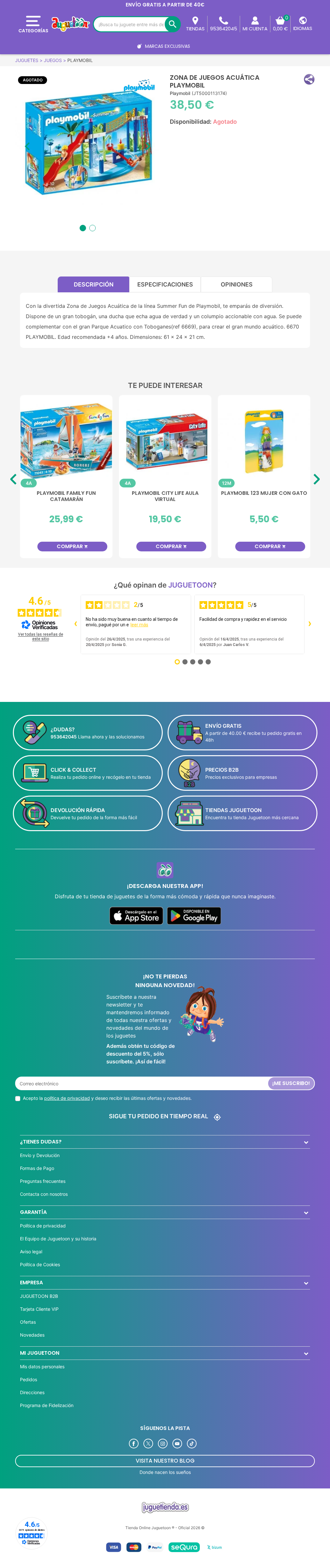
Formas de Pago (37, 1168)
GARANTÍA (33, 1212)
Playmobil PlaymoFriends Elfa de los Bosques (264, 496)
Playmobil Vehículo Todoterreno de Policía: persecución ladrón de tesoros (165, 501)
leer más (139, 624)
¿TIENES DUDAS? (41, 1141)
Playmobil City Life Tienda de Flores (66, 496)
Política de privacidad (43, 1225)
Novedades (32, 1335)
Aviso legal (31, 1251)
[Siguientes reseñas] (309, 624)
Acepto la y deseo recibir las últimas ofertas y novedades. (107, 1098)
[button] (309, 79)
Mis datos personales (42, 1366)
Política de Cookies (40, 1264)
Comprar (72, 546)
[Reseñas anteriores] (75, 624)
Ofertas (28, 1322)
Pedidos (28, 1379)
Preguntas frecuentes (42, 1181)
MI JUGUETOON (39, 1353)
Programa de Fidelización (46, 1405)
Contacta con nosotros (44, 1194)
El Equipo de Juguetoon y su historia (58, 1238)
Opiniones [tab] (237, 284)
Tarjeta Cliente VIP (39, 1309)
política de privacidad (67, 1098)
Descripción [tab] (93, 284)
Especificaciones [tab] (165, 284)
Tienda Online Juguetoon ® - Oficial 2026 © (165, 1527)
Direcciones (32, 1392)
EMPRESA (31, 1282)
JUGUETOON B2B (39, 1296)
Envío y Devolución (40, 1155)
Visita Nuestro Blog (165, 1461)
